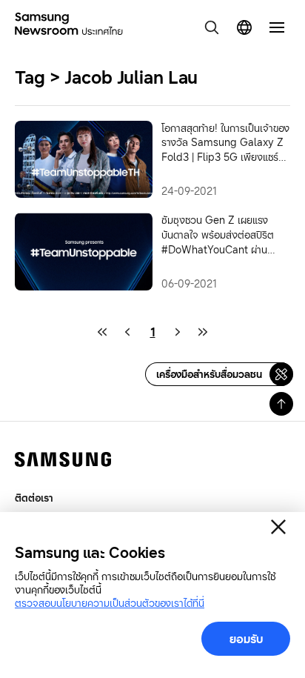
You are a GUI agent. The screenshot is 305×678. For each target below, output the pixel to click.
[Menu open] (277, 27)
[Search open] (211, 27)
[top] (281, 404)
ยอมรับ (246, 639)
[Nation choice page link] (244, 27)
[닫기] (278, 527)
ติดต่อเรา (34, 498)
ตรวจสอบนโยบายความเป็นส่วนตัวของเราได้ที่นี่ (109, 603)
